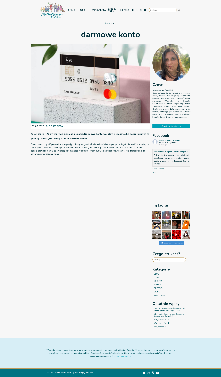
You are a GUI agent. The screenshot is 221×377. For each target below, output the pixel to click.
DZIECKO (158, 278)
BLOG (82, 10)
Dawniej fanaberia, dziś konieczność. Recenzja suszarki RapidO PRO (169, 309)
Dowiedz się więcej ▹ (171, 126)
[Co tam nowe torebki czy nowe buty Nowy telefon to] (186, 224)
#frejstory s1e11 (161, 323)
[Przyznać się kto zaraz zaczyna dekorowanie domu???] (166, 215)
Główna (108, 23)
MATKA (157, 285)
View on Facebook (158, 169)
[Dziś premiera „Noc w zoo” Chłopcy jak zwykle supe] (176, 215)
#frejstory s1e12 (161, 320)
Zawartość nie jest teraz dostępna (171, 151)
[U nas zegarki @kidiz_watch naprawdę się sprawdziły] (166, 224)
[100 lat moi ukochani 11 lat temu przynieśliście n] (156, 215)
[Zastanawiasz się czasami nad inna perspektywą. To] (156, 234)
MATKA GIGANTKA (64, 372)
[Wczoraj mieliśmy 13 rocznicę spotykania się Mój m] (176, 224)
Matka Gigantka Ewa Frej (169, 141)
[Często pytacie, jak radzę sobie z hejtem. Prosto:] (186, 234)
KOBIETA (58, 126)
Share (154, 173)
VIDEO (157, 292)
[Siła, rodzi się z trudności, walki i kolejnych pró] (166, 234)
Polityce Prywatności (121, 356)
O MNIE (71, 10)
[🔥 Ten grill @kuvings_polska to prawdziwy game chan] (156, 224)
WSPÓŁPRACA (99, 10)
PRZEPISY (158, 288)
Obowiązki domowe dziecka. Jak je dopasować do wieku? (169, 315)
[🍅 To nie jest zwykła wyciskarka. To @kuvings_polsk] (176, 234)
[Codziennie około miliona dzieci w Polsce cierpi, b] (186, 215)
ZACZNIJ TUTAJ (112, 10)
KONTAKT (124, 10)
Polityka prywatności (83, 372)
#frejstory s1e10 (161, 327)
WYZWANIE (159, 295)
